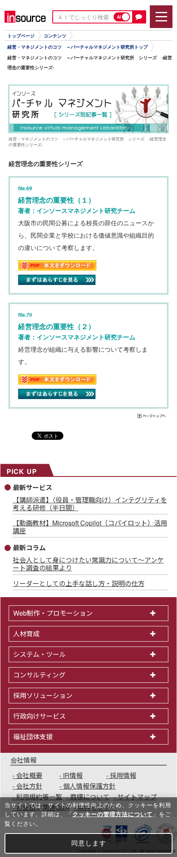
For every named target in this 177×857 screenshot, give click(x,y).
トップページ (21, 35)
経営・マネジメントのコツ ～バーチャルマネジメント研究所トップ (77, 46)
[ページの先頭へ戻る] (152, 416)
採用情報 (123, 775)
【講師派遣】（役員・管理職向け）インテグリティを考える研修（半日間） (90, 503)
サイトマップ (137, 796)
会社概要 (29, 775)
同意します (88, 843)
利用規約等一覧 (39, 796)
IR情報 (73, 775)
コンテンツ (55, 35)
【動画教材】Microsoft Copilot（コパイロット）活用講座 (90, 526)
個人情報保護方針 (89, 786)
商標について (89, 796)
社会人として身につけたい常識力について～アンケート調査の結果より (88, 563)
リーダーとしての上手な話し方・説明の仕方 (78, 583)
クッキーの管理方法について (112, 814)
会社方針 (29, 786)
